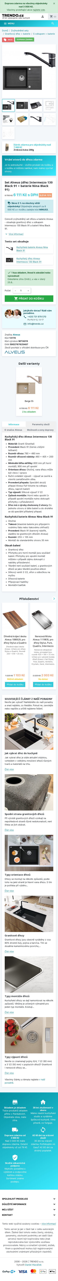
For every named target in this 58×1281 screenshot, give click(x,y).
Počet (8, 290)
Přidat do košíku (29, 299)
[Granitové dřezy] (29, 914)
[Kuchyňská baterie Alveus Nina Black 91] (9, 248)
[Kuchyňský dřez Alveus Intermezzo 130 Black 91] (9, 260)
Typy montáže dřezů (17, 996)
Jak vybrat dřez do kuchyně (21, 753)
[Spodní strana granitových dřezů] (29, 792)
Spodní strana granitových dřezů (24, 814)
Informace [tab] (13, 424)
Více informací (16, 234)
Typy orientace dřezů (17, 874)
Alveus (16, 334)
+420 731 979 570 (37, 316)
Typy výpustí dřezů (16, 1057)
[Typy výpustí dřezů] (29, 1035)
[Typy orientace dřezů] (29, 853)
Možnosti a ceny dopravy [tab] (40, 430)
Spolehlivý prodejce (15, 1198)
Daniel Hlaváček (33, 1264)
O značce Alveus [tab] (13, 430)
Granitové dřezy (14, 935)
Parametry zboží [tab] (41, 424)
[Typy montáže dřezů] (29, 974)
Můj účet (7, 1209)
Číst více (9, 769)
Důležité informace (14, 1204)
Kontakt (7, 1215)
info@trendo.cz (36, 323)
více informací (49, 1223)
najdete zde (39, 9)
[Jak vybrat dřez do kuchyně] (29, 731)
